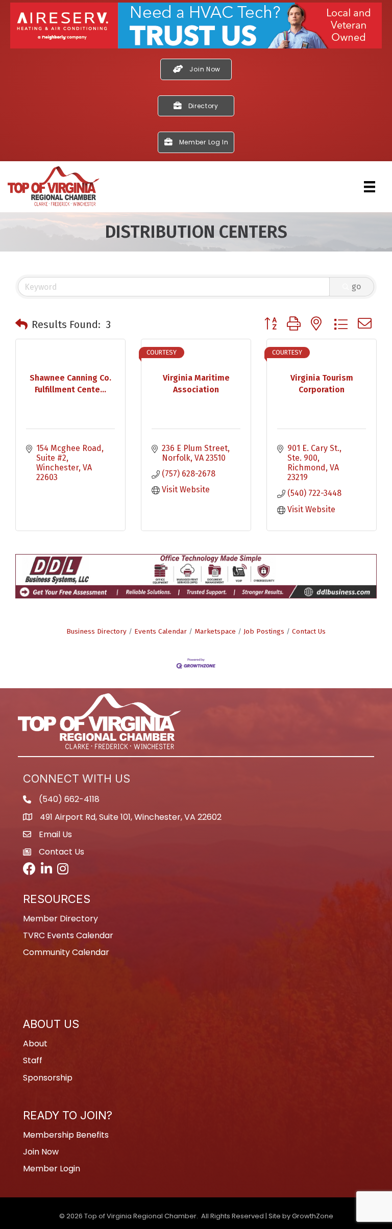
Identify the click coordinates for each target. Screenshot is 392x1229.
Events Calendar (160, 631)
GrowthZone (312, 1216)
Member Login (51, 1168)
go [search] (356, 286)
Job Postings (263, 631)
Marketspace (215, 631)
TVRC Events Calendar (68, 935)
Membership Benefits (66, 1135)
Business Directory (96, 631)
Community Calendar (66, 952)
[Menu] (369, 186)
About (35, 1043)
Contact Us (309, 631)
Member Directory (60, 918)
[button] (21, 324)
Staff (32, 1060)
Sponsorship (47, 1078)
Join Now (41, 1152)
